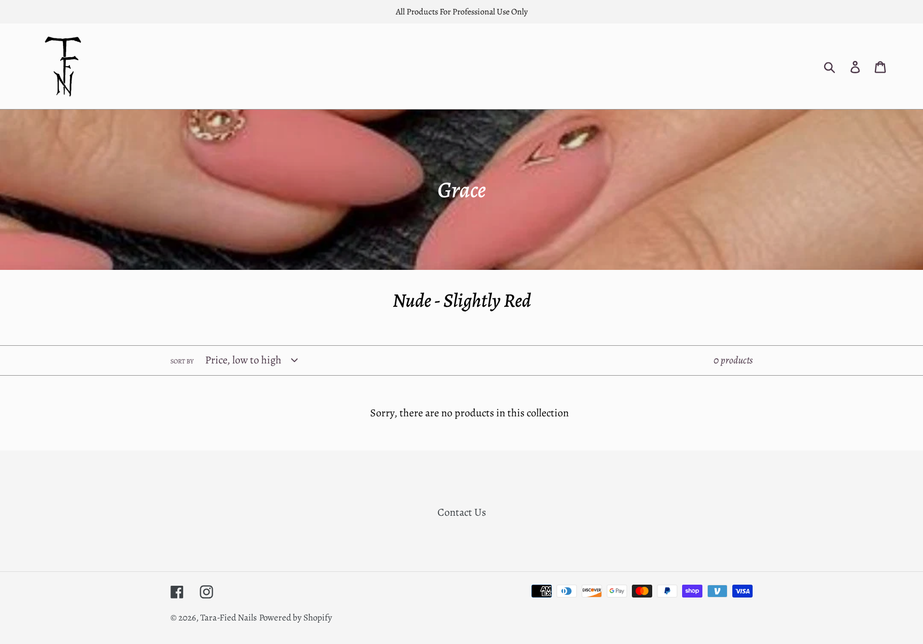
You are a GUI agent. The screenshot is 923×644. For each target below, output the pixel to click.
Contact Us (461, 512)
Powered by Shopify (295, 617)
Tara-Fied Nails (228, 617)
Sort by (181, 361)
